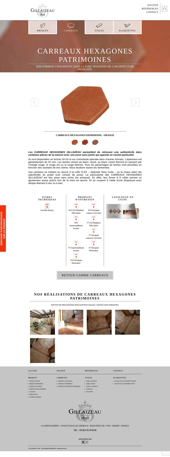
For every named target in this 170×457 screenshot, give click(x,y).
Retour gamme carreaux (85, 275)
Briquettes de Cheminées (37, 389)
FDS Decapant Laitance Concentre (93, 211)
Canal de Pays (90, 384)
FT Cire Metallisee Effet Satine (94, 224)
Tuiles (99, 30)
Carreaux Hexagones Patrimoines (69, 386)
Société (152, 5)
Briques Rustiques (35, 386)
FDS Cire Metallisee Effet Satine (76, 211)
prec (35, 102)
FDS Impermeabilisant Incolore (76, 225)
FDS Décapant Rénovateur (76, 261)
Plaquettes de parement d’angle (125, 381)
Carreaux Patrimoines (65, 384)
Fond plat (89, 389)
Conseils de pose (47, 210)
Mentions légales (61, 448)
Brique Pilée (33, 394)
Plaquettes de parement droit (124, 384)
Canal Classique (91, 381)
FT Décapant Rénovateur (94, 249)
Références (150, 8)
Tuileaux (32, 392)
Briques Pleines (34, 381)
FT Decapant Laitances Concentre (94, 236)
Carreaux (71, 30)
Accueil (32, 371)
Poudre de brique (35, 397)
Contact (152, 12)
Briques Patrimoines (36, 384)
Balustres (89, 392)
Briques (42, 30)
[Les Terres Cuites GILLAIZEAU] (42, 9)
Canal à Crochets (92, 386)
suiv (135, 102)
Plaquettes (127, 30)
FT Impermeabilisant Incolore (76, 249)
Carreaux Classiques (65, 381)
